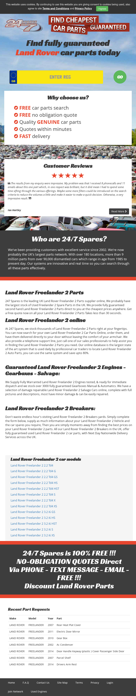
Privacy (95, 682)
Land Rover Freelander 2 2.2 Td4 (32, 465)
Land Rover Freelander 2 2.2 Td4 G (33, 471)
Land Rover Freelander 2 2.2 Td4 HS (34, 483)
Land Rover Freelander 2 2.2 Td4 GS (34, 477)
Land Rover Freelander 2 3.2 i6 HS (33, 518)
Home (11, 682)
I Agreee (102, 8)
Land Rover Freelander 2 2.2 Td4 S (33, 494)
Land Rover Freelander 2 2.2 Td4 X (33, 500)
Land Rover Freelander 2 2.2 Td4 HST (35, 489)
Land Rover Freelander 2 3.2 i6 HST (34, 524)
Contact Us (43, 682)
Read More (118, 211)
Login (110, 682)
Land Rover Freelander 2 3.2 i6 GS (33, 512)
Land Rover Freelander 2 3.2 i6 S (32, 529)
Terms (79, 682)
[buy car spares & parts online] (23, 24)
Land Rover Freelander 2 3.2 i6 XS (33, 535)
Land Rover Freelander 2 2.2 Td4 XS (34, 506)
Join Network (15, 691)
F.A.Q (26, 682)
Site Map (62, 682)
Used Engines (39, 691)
